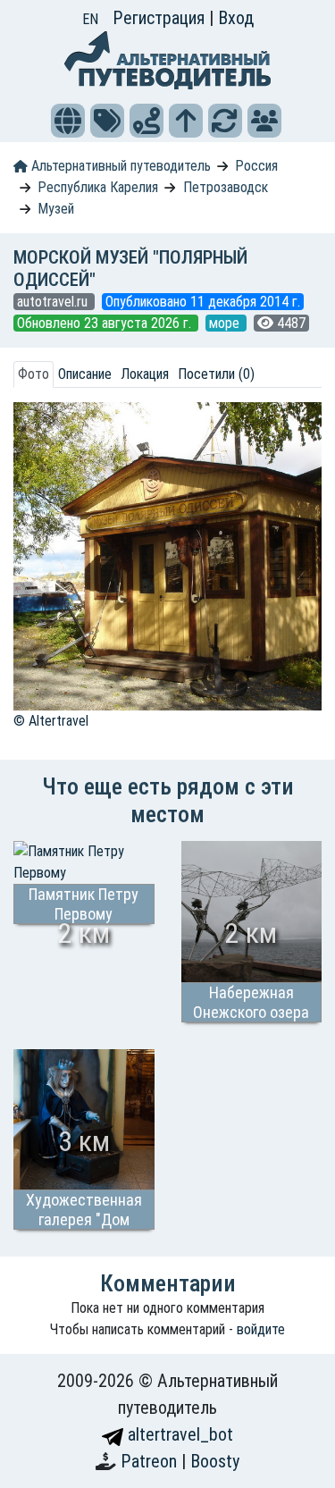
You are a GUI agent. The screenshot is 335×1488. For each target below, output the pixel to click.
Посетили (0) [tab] (216, 374)
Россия (256, 165)
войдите (261, 1329)
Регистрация (161, 18)
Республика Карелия (98, 187)
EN (90, 19)
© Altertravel (50, 720)
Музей (56, 208)
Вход (236, 18)
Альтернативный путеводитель (119, 165)
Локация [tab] (145, 374)
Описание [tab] (85, 374)
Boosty (214, 1461)
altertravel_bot (178, 1434)
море (226, 323)
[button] (67, 120)
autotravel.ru (54, 301)
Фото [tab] (33, 374)
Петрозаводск (225, 187)
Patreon (151, 1461)
